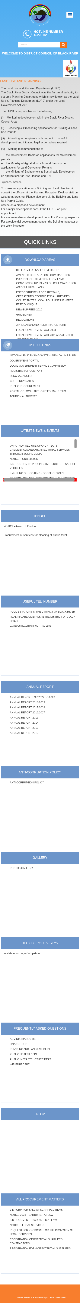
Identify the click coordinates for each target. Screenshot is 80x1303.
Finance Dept (19, 1044)
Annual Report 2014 (24, 722)
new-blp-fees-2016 (29, 309)
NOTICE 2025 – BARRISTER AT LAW (31, 1214)
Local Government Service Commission (38, 365)
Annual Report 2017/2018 (27, 707)
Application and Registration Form (41, 324)
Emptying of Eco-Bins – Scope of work (37, 473)
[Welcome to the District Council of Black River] (40, 14)
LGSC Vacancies (21, 375)
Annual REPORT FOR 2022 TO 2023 (32, 697)
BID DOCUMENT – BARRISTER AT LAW (33, 1220)
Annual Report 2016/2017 (27, 712)
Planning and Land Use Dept (30, 1049)
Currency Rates (22, 381)
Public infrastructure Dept (30, 1059)
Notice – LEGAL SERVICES (27, 1225)
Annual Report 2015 (24, 717)
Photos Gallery (21, 868)
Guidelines (24, 314)
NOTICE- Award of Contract (20, 526)
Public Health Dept (23, 1054)
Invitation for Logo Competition (22, 953)
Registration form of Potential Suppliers (40, 1248)
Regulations (25, 319)
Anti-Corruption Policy (27, 782)
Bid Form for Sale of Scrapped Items (36, 1209)
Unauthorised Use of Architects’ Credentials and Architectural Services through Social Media (40, 449)
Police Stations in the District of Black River (42, 611)
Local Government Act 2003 (36, 330)
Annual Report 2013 (24, 727)
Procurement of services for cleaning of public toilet (35, 535)
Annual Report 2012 (24, 733)
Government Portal (24, 360)
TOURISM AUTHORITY (23, 396)
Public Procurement (25, 386)
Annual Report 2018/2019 (27, 702)
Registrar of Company (26, 370)
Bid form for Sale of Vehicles (37, 270)
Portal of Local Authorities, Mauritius (38, 391)
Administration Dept (24, 1038)
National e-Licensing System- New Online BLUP (43, 355)
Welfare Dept (19, 1064)
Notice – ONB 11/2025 (24, 458)
